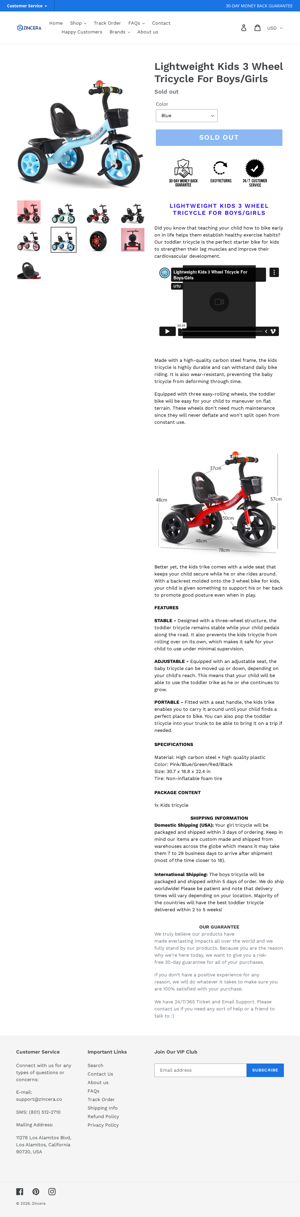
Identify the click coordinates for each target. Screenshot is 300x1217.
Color (162, 104)
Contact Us (100, 1074)
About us (98, 1082)
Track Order (101, 1099)
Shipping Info (103, 1108)
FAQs (93, 1091)
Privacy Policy (103, 1125)
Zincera (38, 1203)
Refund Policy (103, 1116)
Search (95, 1065)
